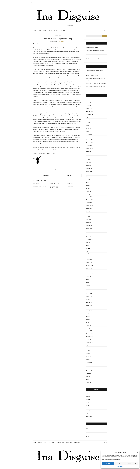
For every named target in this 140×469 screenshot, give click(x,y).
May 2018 (88, 285)
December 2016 (89, 333)
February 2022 (89, 168)
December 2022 (89, 139)
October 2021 (89, 176)
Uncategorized (57, 35)
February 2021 (89, 194)
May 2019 (88, 251)
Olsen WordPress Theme (67, 466)
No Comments (61, 41)
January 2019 (89, 262)
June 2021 (88, 182)
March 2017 (88, 325)
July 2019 (88, 245)
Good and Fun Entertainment (54, 186)
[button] (137, 452)
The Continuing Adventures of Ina (93, 58)
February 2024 (89, 105)
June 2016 (88, 350)
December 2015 (89, 367)
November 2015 (89, 370)
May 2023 (88, 125)
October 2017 (89, 305)
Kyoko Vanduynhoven (90, 70)
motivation (88, 410)
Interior (44, 30)
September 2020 (89, 205)
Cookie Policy (120, 466)
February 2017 (89, 328)
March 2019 (88, 256)
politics (87, 413)
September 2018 (89, 273)
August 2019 (89, 242)
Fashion (50, 30)
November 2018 (89, 268)
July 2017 (88, 313)
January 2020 (89, 228)
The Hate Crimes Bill (90, 53)
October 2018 (89, 271)
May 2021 (88, 185)
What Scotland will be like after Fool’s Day (95, 50)
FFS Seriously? (70, 186)
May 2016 (88, 353)
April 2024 (88, 100)
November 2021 (89, 174)
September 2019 (89, 239)
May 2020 (88, 216)
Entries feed (88, 431)
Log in (87, 428)
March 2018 (88, 291)
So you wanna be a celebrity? (92, 47)
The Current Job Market (91, 56)
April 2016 (88, 356)
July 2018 (88, 279)
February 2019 (89, 259)
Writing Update (95, 75)
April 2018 (88, 288)
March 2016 (88, 359)
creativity (88, 396)
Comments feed (89, 433)
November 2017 (89, 302)
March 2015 (88, 382)
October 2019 (89, 236)
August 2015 (89, 376)
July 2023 (88, 119)
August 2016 (89, 345)
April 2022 (88, 162)
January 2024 (89, 108)
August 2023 (89, 117)
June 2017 (88, 316)
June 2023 (88, 122)
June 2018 (88, 282)
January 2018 (89, 296)
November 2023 (89, 111)
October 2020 (89, 202)
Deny (120, 463)
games (87, 402)
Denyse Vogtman (89, 86)
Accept (108, 463)
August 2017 (89, 310)
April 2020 (88, 219)
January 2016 (89, 365)
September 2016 (89, 342)
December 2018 (89, 265)
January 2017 (89, 330)
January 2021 (89, 196)
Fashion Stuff (38, 2)
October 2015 (89, 373)
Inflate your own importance (100, 83)
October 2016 (89, 339)
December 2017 (89, 299)
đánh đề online (89, 83)
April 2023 (88, 128)
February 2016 (89, 362)
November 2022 (89, 142)
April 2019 (88, 253)
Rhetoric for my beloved (39, 186)
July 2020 (88, 211)
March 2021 (88, 191)
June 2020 (88, 214)
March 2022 (88, 165)
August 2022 (89, 151)
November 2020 (89, 199)
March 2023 (88, 131)
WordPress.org (89, 436)
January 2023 (89, 137)
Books (14, 2)
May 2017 (88, 319)
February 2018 (89, 293)
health (87, 408)
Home (3, 2)
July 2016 (88, 348)
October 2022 (89, 145)
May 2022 (88, 159)
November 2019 (89, 234)
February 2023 (89, 134)
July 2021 (88, 179)
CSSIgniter (76, 466)
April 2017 (88, 322)
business (88, 393)
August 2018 (89, 276)
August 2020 (89, 208)
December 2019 (89, 231)
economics (88, 399)
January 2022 (89, 171)
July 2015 (88, 379)
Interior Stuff (46, 2)
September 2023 (89, 114)
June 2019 (88, 248)
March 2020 (88, 222)
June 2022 (88, 157)
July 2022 (88, 154)
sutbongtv (88, 75)
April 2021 (88, 188)
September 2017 (89, 308)
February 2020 (89, 225)
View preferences (132, 463)
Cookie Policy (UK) (29, 2)
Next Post (69, 175)
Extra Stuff (20, 2)
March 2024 (88, 102)
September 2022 (89, 148)
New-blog (9, 2)
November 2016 (89, 336)
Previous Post (45, 175)
